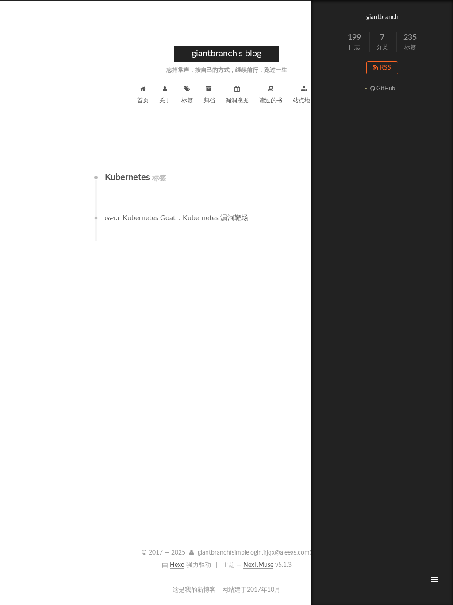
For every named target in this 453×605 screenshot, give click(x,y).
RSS (384, 68)
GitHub (385, 89)
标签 (187, 101)
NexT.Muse (258, 565)
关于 (165, 101)
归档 (209, 101)
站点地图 (304, 101)
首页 (143, 101)
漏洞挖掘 (237, 101)
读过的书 (270, 101)
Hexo (177, 565)
